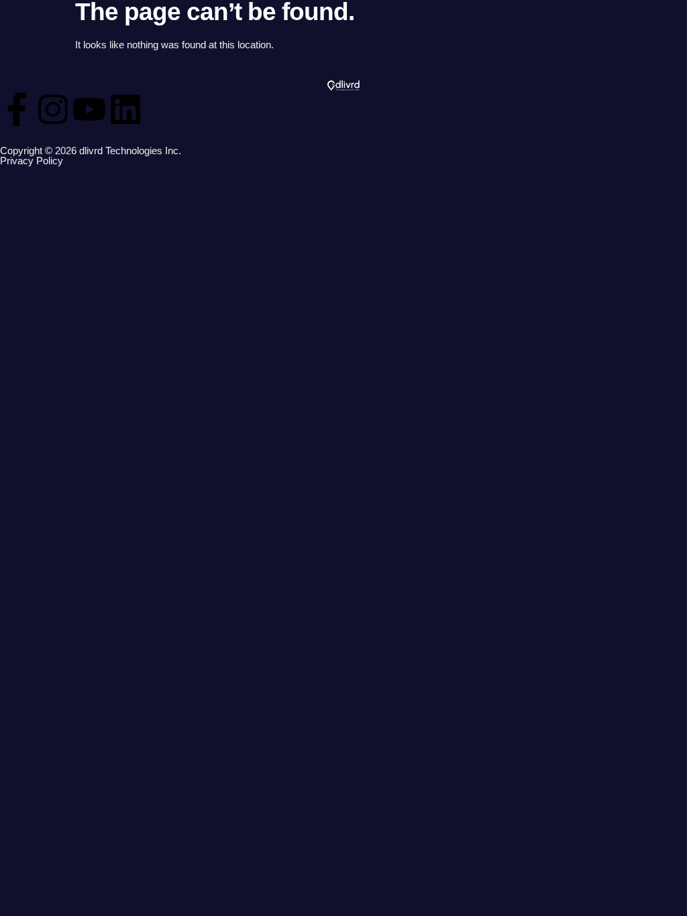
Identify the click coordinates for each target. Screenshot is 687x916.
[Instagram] (53, 109)
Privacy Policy (31, 160)
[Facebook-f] (17, 109)
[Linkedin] (125, 109)
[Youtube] (89, 109)
